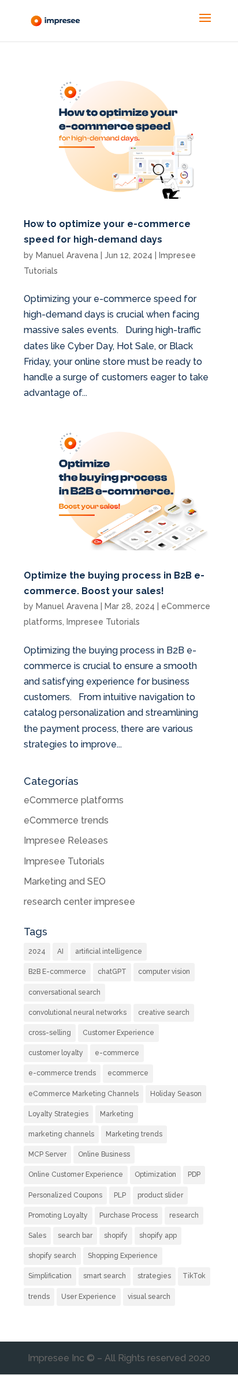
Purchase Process (128, 1215)
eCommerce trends (66, 820)
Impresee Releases (66, 840)
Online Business (104, 1154)
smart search (104, 1276)
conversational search (64, 992)
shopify (116, 1236)
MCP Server (47, 1154)
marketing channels (61, 1134)
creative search (163, 1012)
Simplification (50, 1276)
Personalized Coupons (65, 1195)
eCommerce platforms (74, 800)
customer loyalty (55, 1053)
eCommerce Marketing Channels (83, 1094)
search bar (75, 1236)
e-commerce (117, 1053)
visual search (149, 1297)
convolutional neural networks (77, 1012)
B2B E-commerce (57, 972)
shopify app (158, 1236)
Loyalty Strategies (58, 1114)
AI (60, 951)
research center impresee (79, 901)
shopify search (52, 1256)
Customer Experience (118, 1033)
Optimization (155, 1174)
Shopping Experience (123, 1256)
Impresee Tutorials (103, 621)
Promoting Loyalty (58, 1215)
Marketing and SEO (65, 881)
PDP (194, 1174)
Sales (37, 1236)
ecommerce (127, 1073)
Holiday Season (176, 1094)
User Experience (88, 1297)
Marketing (116, 1114)
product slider (160, 1195)
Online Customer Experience (75, 1174)
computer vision (164, 972)
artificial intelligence (108, 951)
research (184, 1215)
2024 (37, 951)
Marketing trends (134, 1134)
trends (39, 1297)
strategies (154, 1276)
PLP (120, 1195)
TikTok (194, 1276)
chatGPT (112, 972)
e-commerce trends (62, 1073)
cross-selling (49, 1033)
